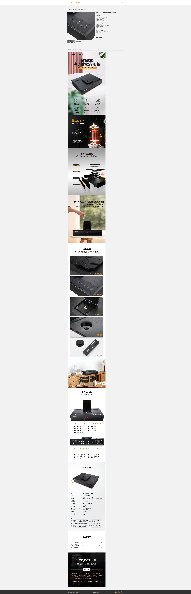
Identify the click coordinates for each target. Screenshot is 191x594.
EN (123, 2)
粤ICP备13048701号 (95, 592)
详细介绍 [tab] (69, 49)
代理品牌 (70, 9)
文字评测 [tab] (79, 49)
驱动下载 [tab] (74, 49)
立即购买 (99, 37)
